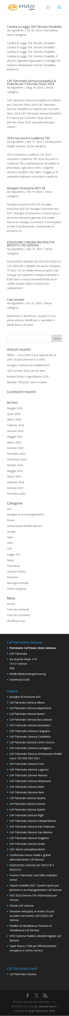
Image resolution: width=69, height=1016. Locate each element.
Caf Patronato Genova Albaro (27, 702)
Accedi (11, 604)
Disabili (11, 531)
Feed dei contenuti (18, 609)
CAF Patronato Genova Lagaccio (29, 769)
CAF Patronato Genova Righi (27, 815)
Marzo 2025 (14, 442)
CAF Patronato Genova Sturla (27, 843)
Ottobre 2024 (15, 465)
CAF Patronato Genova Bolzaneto (30, 725)
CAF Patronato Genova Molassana (30, 781)
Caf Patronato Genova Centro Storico (32, 742)
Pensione (12, 577)
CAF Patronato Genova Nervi (27, 792)
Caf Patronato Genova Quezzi (27, 804)
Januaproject (47, 1006)
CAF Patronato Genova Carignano (30, 731)
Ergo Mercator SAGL (42, 1010)
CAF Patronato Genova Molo (27, 786)
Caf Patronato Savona (23, 974)
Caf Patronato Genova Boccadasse (31, 719)
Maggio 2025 (15, 436)
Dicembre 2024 (16, 453)
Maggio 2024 (15, 471)
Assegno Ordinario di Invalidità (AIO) (28, 365)
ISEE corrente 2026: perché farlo (26, 370)
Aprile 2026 (13, 414)
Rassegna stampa (17, 583)
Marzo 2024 (14, 476)
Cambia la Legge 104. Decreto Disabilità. (34, 27)
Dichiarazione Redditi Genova (24, 526)
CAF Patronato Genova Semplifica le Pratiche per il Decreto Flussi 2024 (31, 82)
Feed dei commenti (18, 615)
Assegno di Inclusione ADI (25, 696)
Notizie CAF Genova (21, 905)
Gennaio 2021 (15, 488)
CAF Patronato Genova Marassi (28, 775)
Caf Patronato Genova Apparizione (30, 708)
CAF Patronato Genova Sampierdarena (33, 821)
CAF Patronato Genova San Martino (31, 832)
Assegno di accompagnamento (25, 514)
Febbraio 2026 (15, 425)
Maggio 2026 (15, 408)
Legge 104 (13, 554)
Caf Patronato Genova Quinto (27, 809)
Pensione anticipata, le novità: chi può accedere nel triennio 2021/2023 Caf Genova (32, 916)
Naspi (10, 560)
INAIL (10, 537)
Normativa (50, 30)
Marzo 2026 (14, 419)
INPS (10, 543)
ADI (9, 509)
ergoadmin (17, 30)
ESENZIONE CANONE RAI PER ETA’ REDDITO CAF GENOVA (31, 243)
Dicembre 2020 (16, 493)
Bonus (11, 520)
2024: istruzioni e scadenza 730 (28, 138)
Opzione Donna (16, 571)
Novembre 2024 (16, 459)
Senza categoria (16, 34)
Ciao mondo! (15, 300)
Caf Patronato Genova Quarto (28, 798)
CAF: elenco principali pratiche (27, 849)
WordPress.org (16, 621)
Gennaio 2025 (15, 448)
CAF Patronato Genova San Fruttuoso (32, 826)
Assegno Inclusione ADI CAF (26, 188)
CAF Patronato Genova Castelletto (30, 736)
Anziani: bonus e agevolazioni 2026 (28, 376)
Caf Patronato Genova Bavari (27, 714)
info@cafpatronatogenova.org (28, 674)
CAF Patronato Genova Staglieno (29, 838)
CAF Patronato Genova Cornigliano (30, 748)
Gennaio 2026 (15, 431)
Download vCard (19, 679)
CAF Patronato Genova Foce (27, 764)
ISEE (9, 548)
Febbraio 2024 (15, 482)
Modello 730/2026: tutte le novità (27, 382)
